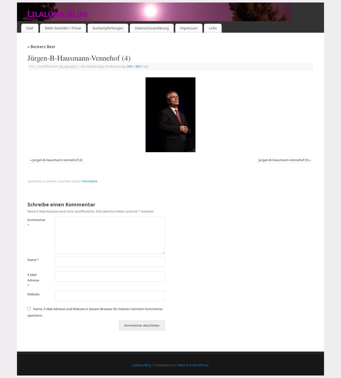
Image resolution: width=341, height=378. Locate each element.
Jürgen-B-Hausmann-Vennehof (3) (57, 160)
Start (29, 28)
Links (213, 28)
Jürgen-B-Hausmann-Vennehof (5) (284, 160)
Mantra (183, 365)
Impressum (188, 28)
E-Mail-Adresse (33, 280)
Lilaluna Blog (57, 13)
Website (33, 294)
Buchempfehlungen (108, 28)
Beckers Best (41, 46)
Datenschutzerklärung (152, 28)
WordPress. (200, 365)
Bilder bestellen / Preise (63, 28)
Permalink (89, 181)
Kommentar (34, 222)
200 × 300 (134, 66)
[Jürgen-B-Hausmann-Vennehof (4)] (170, 114)
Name (33, 260)
